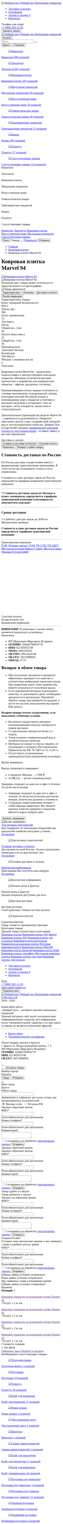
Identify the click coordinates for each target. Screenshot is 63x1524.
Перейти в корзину (32, 1351)
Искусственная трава (14, 233)
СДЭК (31, 545)
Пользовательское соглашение (26, 1036)
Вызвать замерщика (13, 818)
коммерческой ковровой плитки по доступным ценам (29, 429)
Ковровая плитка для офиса (17, 953)
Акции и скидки (19, 15)
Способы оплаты (48, 443)
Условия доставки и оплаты (17, 846)
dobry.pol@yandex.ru (13, 987)
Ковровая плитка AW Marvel (39, 934)
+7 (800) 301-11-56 (12, 27)
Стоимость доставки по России (19, 443)
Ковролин (7, 230)
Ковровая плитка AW (14, 937)
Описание (28, 292)
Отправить (18, 1144)
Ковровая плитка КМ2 (46, 950)
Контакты (14, 18)
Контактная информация (16, 867)
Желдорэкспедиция (12, 548)
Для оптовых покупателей (17, 824)
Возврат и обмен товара (30, 447)
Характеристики (11, 292)
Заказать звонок (11, 31)
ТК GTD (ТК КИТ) (47, 545)
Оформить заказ (10, 1351)
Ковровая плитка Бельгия (16, 950)
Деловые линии (17, 545)
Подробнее (8, 834)
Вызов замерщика (12, 296)
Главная (13, 246)
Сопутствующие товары (15, 236)
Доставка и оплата (19, 8)
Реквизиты (8, 447)
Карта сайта (15, 1033)
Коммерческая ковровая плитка (20, 943)
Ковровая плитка (37, 230)
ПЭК (4, 545)
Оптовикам (15, 12)
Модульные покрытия (40, 233)
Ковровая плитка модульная (30, 940)
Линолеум (20, 230)
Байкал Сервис (34, 548)
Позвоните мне (11, 991)
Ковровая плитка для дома (26, 956)
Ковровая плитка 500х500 (37, 947)
